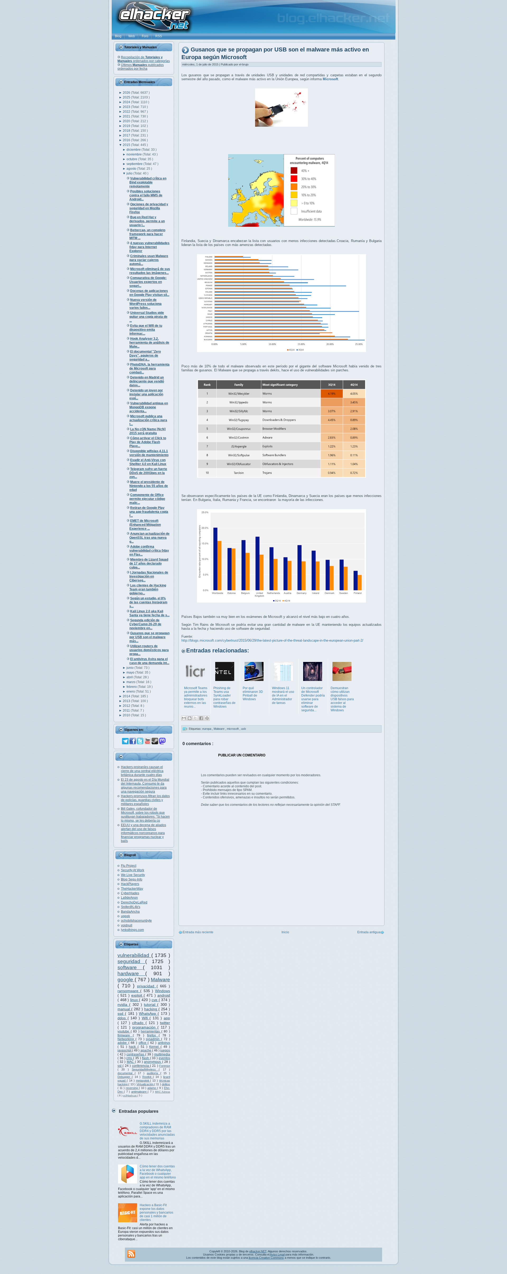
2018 (127, 130)
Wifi (146, 1018)
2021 (127, 116)
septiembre (134, 164)
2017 (127, 135)
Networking (126, 1039)
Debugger (125, 1076)
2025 (127, 97)
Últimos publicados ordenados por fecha (141, 66)
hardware (131, 973)
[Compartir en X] (195, 718)
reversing (132, 1088)
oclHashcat (130, 1095)
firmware (125, 1035)
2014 (127, 696)
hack (133, 1047)
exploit (137, 995)
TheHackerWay (132, 889)
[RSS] (131, 1254)
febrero (132, 687)
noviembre (134, 154)
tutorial (150, 1004)
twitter (165, 1023)
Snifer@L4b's (130, 907)
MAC (131, 1062)
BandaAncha (130, 911)
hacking (151, 1009)
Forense (164, 1065)
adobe (123, 1043)
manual (124, 1009)
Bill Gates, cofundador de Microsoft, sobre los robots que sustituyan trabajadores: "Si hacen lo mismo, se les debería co (145, 814)
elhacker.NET (257, 1251)
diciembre (134, 149)
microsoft (233, 728)
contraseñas (135, 1054)
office (143, 1043)
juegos (165, 1050)
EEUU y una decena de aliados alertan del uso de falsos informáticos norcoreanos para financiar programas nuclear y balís (143, 833)
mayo (130, 672)
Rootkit (147, 1076)
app (167, 1018)
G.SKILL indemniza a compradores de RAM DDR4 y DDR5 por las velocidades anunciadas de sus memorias (157, 1131)
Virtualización (145, 1084)
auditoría (153, 1073)
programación (144, 1027)
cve (155, 1000)
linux (134, 1000)
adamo (152, 1088)
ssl (120, 1066)
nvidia (123, 1004)
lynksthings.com (132, 930)
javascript (125, 1050)
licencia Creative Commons (266, 1257)
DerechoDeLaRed (134, 902)
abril (130, 677)
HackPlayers (130, 884)
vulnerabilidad (134, 955)
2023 (127, 107)
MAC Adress (162, 1091)
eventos (164, 1058)
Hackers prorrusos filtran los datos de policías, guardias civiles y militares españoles (145, 800)
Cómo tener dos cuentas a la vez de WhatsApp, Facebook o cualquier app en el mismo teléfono (158, 1171)
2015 (127, 145)
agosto (131, 169)
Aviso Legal (277, 1254)
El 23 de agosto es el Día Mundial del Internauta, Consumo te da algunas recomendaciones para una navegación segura (145, 785)
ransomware (129, 991)
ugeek (125, 916)
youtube (124, 1031)
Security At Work (132, 870)
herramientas (151, 1031)
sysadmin (153, 1039)
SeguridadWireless (145, 1069)
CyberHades (130, 893)
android (163, 995)
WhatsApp (148, 1013)
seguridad (131, 961)
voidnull (126, 925)
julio (129, 173)
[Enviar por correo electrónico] (183, 718)
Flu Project (128, 866)
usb (243, 728)
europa (207, 728)
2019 (127, 126)
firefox (153, 1035)
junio (130, 668)
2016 (127, 140)
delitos (166, 1084)
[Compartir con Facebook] (201, 718)
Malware (160, 979)
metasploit (143, 1080)
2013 (127, 701)
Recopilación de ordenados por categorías (144, 59)
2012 (127, 706)
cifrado (138, 1023)
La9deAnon (129, 897)
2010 (127, 715)
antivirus (164, 1043)
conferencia (141, 1066)
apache (146, 1050)
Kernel (155, 1047)
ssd (121, 1013)
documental (126, 1073)
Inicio (285, 932)
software (130, 967)
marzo (131, 682)
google (126, 979)
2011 (127, 710)
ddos (123, 1018)
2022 (127, 111)
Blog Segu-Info (131, 879)
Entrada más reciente (198, 932)
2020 (127, 121)
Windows (162, 991)
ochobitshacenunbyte (136, 920)
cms (129, 1058)
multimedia (162, 1054)
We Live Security (133, 875)
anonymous (153, 1062)
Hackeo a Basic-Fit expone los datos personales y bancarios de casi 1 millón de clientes (156, 1212)
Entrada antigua (368, 932)
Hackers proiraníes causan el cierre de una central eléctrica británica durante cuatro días (142, 771)
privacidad (147, 986)
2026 (127, 92)
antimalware (139, 1091)
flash (146, 1058)
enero (131, 691)
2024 (127, 102)
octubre (132, 159)
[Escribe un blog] (189, 718)
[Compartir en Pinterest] (207, 718)
